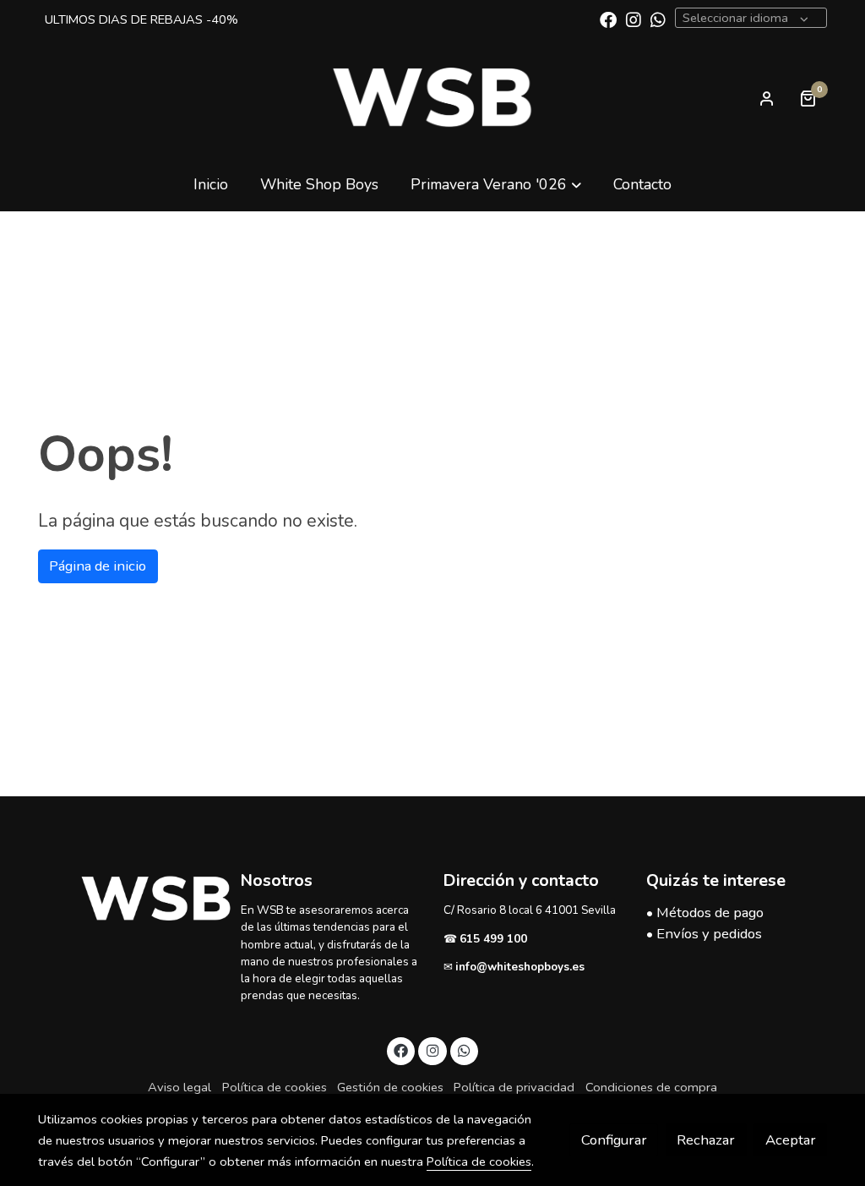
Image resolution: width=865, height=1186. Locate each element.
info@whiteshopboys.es (520, 967)
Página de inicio (97, 566)
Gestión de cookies (390, 1087)
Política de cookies (274, 1087)
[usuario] (767, 98)
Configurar (614, 1140)
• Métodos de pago (705, 912)
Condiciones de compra (651, 1087)
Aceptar (790, 1140)
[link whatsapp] (658, 18)
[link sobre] (128, 899)
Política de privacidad (514, 1087)
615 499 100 (495, 939)
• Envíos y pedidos (704, 933)
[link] (432, 98)
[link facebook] (608, 18)
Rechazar (706, 1140)
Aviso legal (179, 1087)
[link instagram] (633, 18)
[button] (495, 183)
